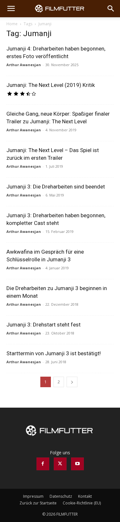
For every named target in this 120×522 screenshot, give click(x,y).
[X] (60, 463)
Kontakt (85, 496)
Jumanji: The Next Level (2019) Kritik (50, 85)
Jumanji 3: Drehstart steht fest (43, 324)
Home (12, 24)
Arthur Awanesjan (23, 64)
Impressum (33, 496)
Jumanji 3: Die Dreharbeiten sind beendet (55, 186)
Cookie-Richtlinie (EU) (82, 503)
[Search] (111, 8)
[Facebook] (42, 463)
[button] (11, 8)
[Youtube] (77, 463)
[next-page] (72, 382)
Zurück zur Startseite (38, 503)
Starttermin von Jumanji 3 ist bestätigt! (53, 353)
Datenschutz (61, 496)
